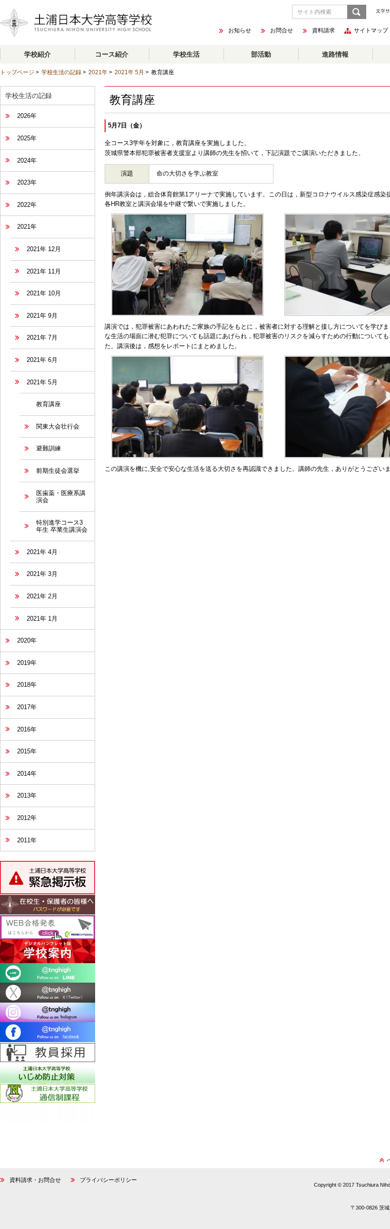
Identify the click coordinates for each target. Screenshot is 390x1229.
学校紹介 (37, 54)
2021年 (97, 72)
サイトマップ (371, 31)
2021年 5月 (129, 72)
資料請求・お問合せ (35, 1180)
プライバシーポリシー (108, 1180)
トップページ (17, 72)
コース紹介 (111, 54)
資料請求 (323, 31)
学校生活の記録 (61, 72)
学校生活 (186, 54)
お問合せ (281, 31)
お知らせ (239, 31)
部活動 (261, 54)
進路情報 (335, 54)
